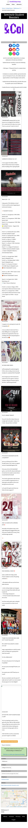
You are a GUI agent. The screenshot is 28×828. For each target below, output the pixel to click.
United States (9, 8)
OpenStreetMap (19, 806)
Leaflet (11, 806)
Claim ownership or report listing (9, 741)
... (14, 89)
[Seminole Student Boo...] (14, 799)
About (5, 816)
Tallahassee (4, 761)
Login (13, 819)
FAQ (24, 816)
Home (8, 4)
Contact (11, 816)
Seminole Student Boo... (14, 801)
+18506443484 (5, 779)
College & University (6, 767)
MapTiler (14, 806)
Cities (13, 4)
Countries (19, 4)
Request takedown (6, 745)
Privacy (18, 816)
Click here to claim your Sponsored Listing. (14, 754)
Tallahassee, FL (17, 8)
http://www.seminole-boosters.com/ (10, 785)
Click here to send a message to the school (10, 773)
